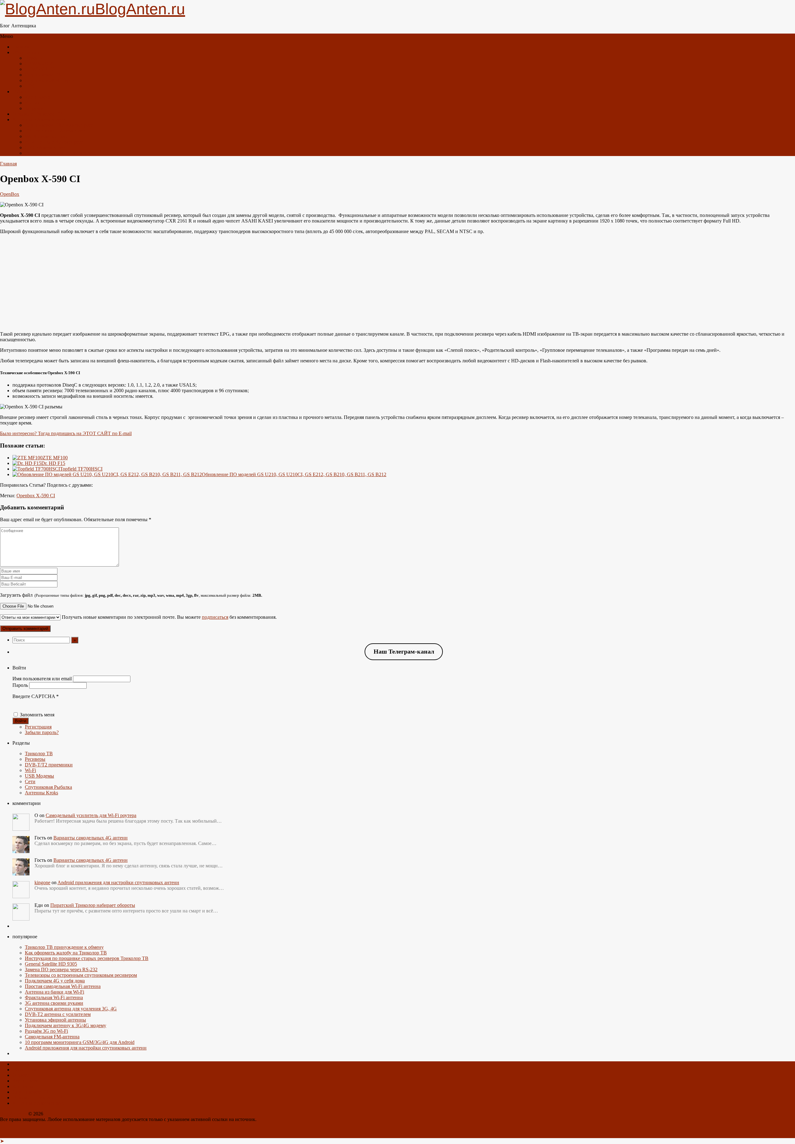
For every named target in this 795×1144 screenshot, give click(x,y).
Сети (30, 781)
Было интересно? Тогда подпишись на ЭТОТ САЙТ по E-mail (66, 433)
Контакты (35, 102)
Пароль (20, 685)
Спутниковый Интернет (50, 80)
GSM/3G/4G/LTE (43, 63)
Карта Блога (38, 97)
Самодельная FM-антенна (52, 1036)
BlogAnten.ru (13, 1113)
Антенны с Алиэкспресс (38, 119)
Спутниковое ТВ (43, 74)
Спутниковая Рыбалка (48, 787)
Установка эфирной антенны (55, 1019)
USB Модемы (39, 776)
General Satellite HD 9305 (51, 964)
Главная (20, 46)
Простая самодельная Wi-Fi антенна (63, 986)
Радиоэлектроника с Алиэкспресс (61, 153)
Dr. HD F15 (53, 463)
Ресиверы (35, 759)
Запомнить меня (37, 714)
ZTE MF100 (55, 457)
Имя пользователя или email (42, 678)
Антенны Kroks (41, 792)
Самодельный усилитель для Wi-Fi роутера (91, 815)
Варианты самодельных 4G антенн (90, 837)
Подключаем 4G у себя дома (55, 980)
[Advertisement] (397, 282)
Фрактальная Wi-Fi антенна (54, 997)
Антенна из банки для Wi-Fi (54, 992)
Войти (20, 721)
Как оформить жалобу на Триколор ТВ (66, 952)
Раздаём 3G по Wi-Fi (46, 1031)
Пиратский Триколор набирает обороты (92, 905)
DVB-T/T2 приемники (49, 764)
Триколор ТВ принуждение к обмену (64, 947)
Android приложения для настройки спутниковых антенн (118, 882)
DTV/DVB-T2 (40, 69)
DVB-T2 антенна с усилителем (58, 1014)
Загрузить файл (131, 595)
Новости (34, 58)
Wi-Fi (30, 770)
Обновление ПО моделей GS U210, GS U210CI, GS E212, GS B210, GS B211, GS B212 (294, 474)
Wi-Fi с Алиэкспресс (46, 136)
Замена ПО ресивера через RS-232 (61, 969)
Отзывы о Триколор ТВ (37, 114)
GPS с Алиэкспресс (45, 147)
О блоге (20, 91)
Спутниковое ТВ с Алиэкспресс (59, 125)
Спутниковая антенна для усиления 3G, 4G (71, 1008)
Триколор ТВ (39, 753)
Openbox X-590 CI (35, 495)
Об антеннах (25, 52)
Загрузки (34, 108)
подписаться (215, 617)
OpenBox (9, 194)
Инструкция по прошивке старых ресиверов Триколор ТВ (86, 958)
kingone (42, 882)
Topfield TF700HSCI (81, 468)
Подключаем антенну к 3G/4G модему (65, 1025)
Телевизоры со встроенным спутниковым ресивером (81, 975)
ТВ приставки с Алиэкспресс (56, 130)
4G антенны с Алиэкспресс (54, 142)
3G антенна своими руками (54, 1003)
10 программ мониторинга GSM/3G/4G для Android (79, 1042)
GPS (29, 86)
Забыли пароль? (42, 732)
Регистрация (38, 726)
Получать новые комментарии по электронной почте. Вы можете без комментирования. (169, 617)
